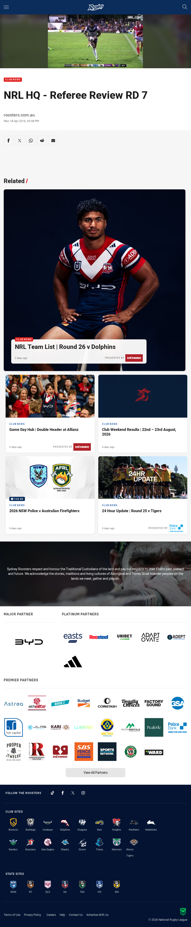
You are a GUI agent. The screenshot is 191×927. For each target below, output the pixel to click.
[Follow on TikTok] (52, 793)
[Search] (184, 7)
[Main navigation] (6, 7)
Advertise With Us (97, 915)
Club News (12, 79)
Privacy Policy (32, 915)
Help (62, 915)
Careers (51, 915)
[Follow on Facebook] (63, 793)
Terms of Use (12, 915)
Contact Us (76, 915)
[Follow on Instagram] (83, 793)
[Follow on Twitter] (73, 793)
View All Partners (96, 772)
